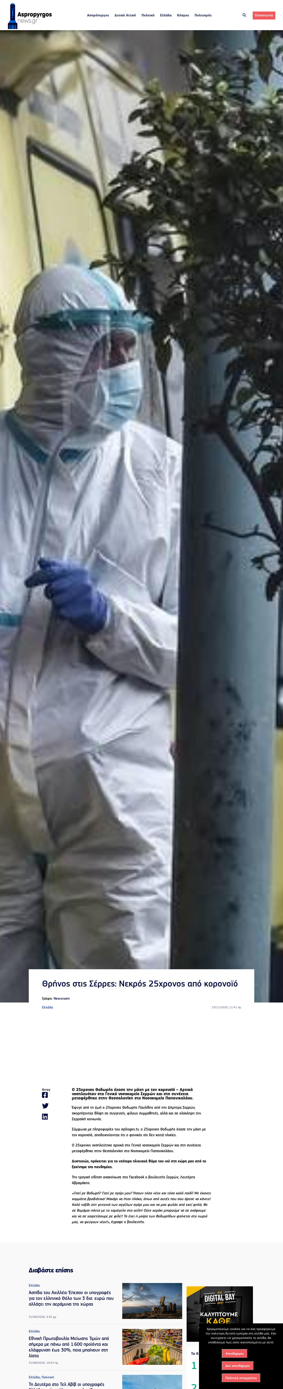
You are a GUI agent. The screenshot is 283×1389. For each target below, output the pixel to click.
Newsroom (62, 999)
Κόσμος (183, 15)
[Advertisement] (141, 1049)
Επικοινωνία (264, 15)
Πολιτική (148, 15)
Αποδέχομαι (235, 1353)
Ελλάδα (166, 15)
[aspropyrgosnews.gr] (30, 28)
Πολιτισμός (203, 15)
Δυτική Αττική (125, 15)
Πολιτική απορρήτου (241, 1378)
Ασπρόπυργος (98, 15)
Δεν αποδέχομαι (238, 1365)
